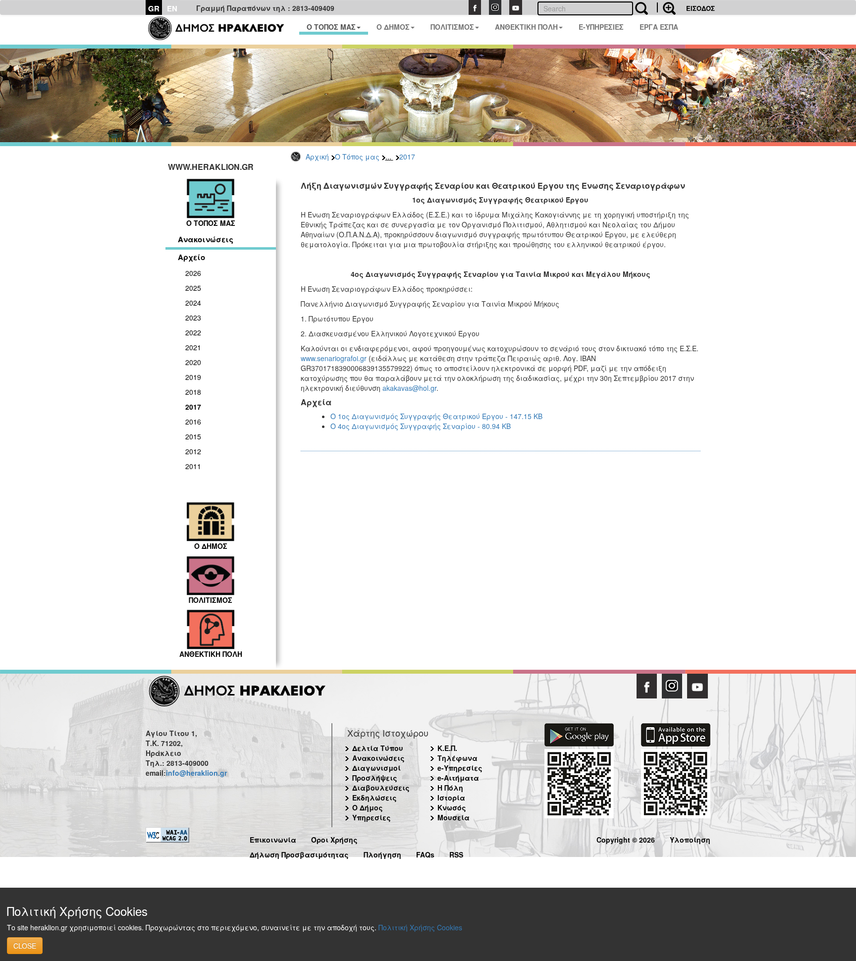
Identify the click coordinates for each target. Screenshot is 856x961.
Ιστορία (451, 797)
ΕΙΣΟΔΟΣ (700, 8)
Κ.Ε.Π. (447, 748)
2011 (193, 466)
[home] (222, 30)
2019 (193, 377)
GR (154, 8)
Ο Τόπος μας (357, 156)
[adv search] (666, 7)
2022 (193, 332)
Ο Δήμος (367, 807)
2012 (193, 451)
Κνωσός (451, 807)
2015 (193, 436)
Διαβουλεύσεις (381, 788)
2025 (193, 288)
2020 (193, 362)
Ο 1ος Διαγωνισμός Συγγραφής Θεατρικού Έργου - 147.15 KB (436, 416)
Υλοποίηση (690, 838)
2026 (193, 273)
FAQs (425, 853)
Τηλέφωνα (457, 758)
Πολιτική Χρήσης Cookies (420, 927)
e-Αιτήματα (458, 778)
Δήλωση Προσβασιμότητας (299, 853)
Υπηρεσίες (371, 817)
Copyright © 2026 (625, 838)
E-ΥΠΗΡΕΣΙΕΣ (601, 27)
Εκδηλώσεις (374, 797)
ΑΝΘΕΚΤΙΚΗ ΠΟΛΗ (526, 27)
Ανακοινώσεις (205, 239)
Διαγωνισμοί (376, 768)
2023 (193, 317)
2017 (407, 156)
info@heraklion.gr (196, 773)
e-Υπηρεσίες (459, 768)
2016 (193, 422)
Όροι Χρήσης (334, 838)
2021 (193, 347)
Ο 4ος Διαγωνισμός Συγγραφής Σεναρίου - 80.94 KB (420, 426)
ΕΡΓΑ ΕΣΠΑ (659, 27)
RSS (456, 853)
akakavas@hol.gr (409, 388)
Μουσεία (453, 817)
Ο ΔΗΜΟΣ (393, 27)
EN (172, 8)
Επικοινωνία (273, 838)
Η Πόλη (450, 788)
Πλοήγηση (382, 853)
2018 (193, 392)
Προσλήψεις (374, 778)
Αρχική (317, 156)
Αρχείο (191, 257)
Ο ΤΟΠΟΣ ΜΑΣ (331, 27)
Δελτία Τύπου (377, 748)
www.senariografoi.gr (334, 358)
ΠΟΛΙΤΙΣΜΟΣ (452, 27)
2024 (193, 303)
